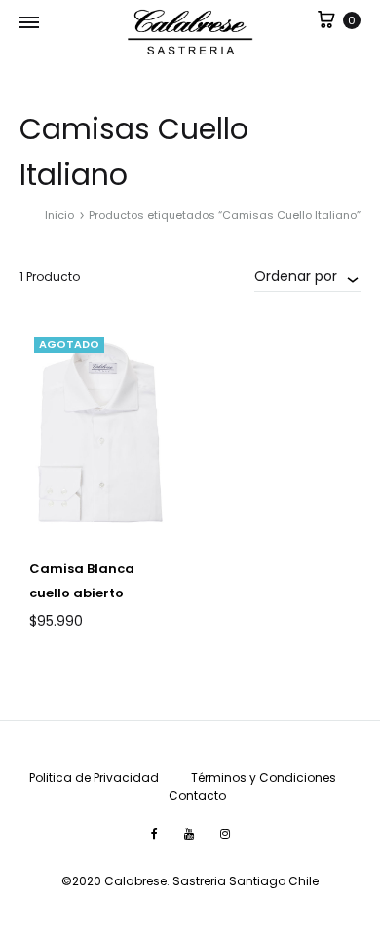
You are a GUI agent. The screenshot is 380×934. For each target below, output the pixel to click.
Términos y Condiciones (263, 778)
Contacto (197, 795)
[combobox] (307, 276)
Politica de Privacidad (94, 778)
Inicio (59, 215)
